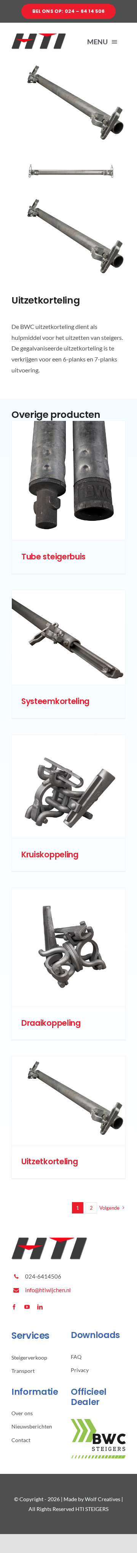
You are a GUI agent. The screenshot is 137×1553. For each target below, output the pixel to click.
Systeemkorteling (55, 701)
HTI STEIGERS (91, 1509)
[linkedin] (40, 1307)
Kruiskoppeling (49, 854)
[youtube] (27, 1307)
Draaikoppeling (51, 1022)
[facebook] (14, 1307)
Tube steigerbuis (53, 556)
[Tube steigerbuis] (68, 480)
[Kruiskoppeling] (68, 786)
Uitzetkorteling (49, 1161)
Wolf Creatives (102, 1499)
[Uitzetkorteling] (68, 1100)
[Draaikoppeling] (68, 947)
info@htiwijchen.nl (48, 1290)
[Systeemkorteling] (68, 637)
